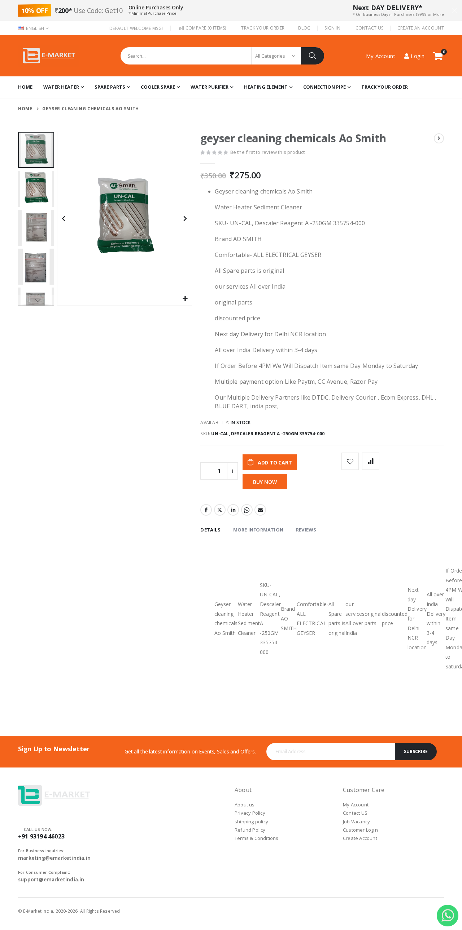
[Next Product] (439, 138)
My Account (356, 804)
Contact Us (370, 28)
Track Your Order (262, 28)
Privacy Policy (250, 813)
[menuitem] (384, 87)
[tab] (210, 530)
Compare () (205, 28)
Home (25, 109)
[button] (185, 299)
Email (260, 510)
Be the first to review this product (267, 152)
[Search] (312, 55)
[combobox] (222, 55)
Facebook (206, 510)
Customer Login (360, 830)
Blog (304, 28)
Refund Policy (250, 830)
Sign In (332, 28)
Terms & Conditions (257, 838)
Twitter (220, 510)
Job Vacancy (356, 821)
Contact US (355, 813)
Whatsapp (247, 510)
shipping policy (251, 821)
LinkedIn (233, 510)
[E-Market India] (48, 56)
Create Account (360, 838)
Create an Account (420, 28)
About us (245, 804)
